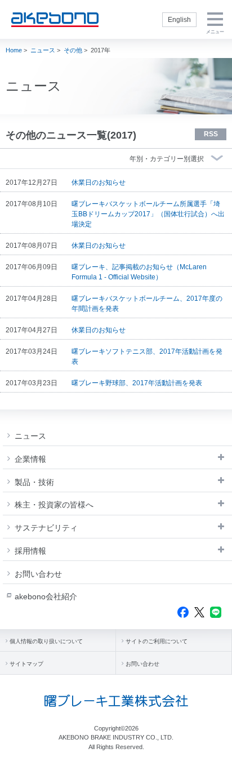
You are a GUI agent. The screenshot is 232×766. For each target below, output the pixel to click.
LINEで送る (215, 612)
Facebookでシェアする (183, 612)
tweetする (199, 612)
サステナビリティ (46, 527)
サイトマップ (26, 664)
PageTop (215, 753)
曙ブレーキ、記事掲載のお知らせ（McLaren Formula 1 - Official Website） (139, 272)
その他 (73, 50)
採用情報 (30, 550)
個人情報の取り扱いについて (46, 641)
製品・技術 (34, 482)
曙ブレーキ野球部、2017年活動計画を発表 (137, 383)
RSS (211, 134)
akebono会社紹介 (46, 596)
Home (14, 50)
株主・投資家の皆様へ (54, 504)
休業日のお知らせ (99, 182)
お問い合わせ (38, 573)
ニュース (42, 50)
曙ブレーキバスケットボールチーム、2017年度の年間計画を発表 (147, 304)
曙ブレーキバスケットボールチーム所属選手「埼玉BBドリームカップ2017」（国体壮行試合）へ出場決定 (148, 214)
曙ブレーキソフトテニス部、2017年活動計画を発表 (147, 357)
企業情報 (30, 459)
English (179, 20)
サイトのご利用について (157, 641)
